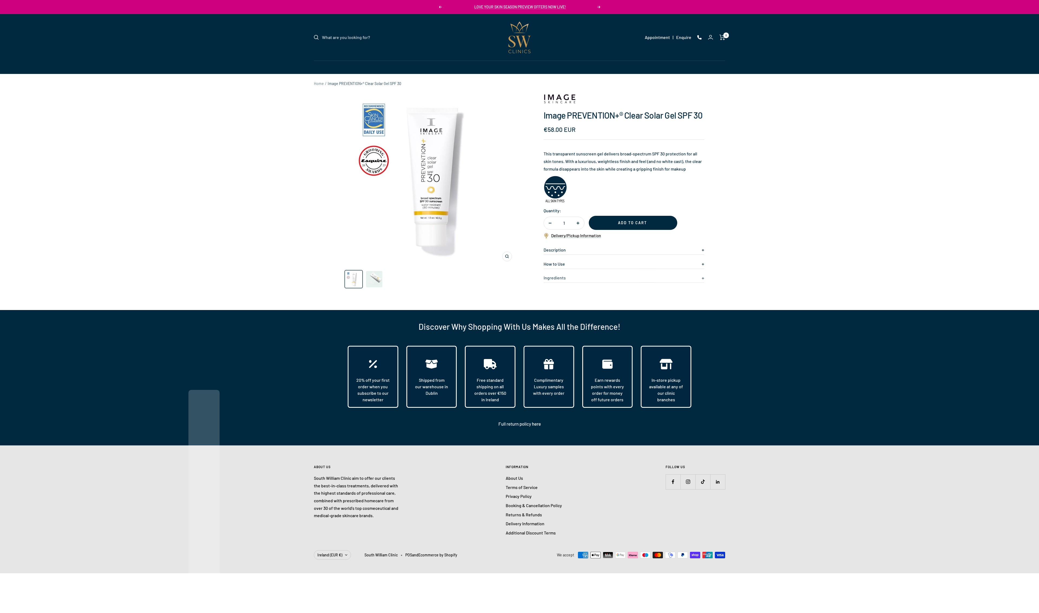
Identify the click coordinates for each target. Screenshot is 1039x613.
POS (408, 555)
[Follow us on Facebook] (673, 481)
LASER (486, 67)
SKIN (467, 67)
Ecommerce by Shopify (437, 555)
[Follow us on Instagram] (687, 481)
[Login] (710, 37)
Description (555, 249)
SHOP (571, 67)
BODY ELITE (546, 67)
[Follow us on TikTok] (702, 481)
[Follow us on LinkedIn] (717, 481)
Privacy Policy (519, 496)
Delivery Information (525, 523)
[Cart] (722, 37)
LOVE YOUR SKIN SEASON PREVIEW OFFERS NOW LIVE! (520, 7)
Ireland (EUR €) (329, 555)
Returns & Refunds (524, 514)
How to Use (554, 263)
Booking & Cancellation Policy (534, 505)
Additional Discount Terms (531, 532)
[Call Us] (699, 37)
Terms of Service (522, 487)
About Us (514, 478)
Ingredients (555, 277)
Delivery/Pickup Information (576, 235)
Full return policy (515, 423)
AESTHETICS (514, 67)
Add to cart (632, 222)
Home (319, 83)
